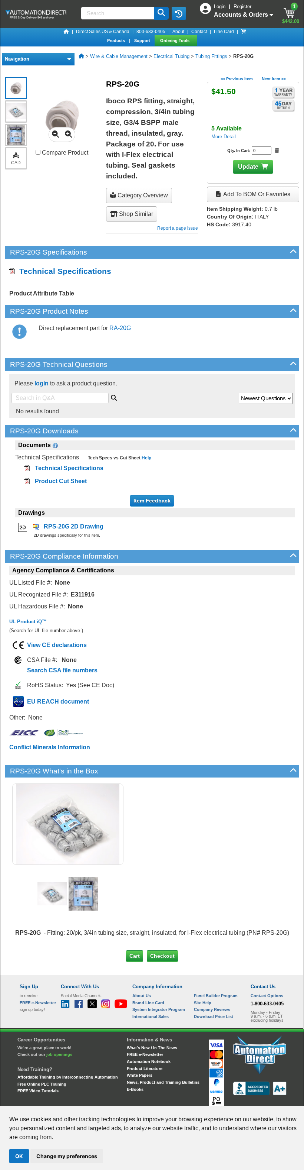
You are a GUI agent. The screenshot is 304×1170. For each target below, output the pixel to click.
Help (146, 457)
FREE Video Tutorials (38, 1091)
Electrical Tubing (171, 56)
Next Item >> (274, 79)
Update (248, 167)
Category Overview (142, 195)
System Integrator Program (158, 1009)
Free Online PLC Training (41, 1084)
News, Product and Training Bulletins (163, 1082)
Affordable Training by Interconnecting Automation (67, 1077)
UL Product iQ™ (28, 621)
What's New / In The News (152, 1047)
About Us (141, 995)
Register (242, 6)
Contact (199, 31)
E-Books (135, 1089)
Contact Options (267, 995)
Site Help (202, 1003)
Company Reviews (212, 1009)
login (41, 383)
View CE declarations (57, 645)
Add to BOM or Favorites (256, 194)
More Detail (223, 136)
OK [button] (19, 1156)
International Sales (150, 1016)
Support (142, 40)
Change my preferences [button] (66, 1156)
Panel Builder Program (216, 995)
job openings (59, 1054)
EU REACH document (58, 701)
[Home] (66, 31)
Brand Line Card (148, 1003)
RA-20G (120, 328)
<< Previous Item (237, 79)
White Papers (139, 1075)
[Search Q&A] (114, 396)
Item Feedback (152, 501)
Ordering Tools (175, 40)
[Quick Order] (243, 31)
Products (116, 40)
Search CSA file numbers (62, 670)
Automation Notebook (149, 1061)
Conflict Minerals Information (49, 747)
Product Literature (144, 1068)
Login (220, 6)
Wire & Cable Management (119, 56)
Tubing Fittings (211, 56)
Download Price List (213, 1016)
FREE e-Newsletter (145, 1054)
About (178, 31)
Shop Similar (135, 214)
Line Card (224, 31)
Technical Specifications (63, 271)
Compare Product (64, 152)
